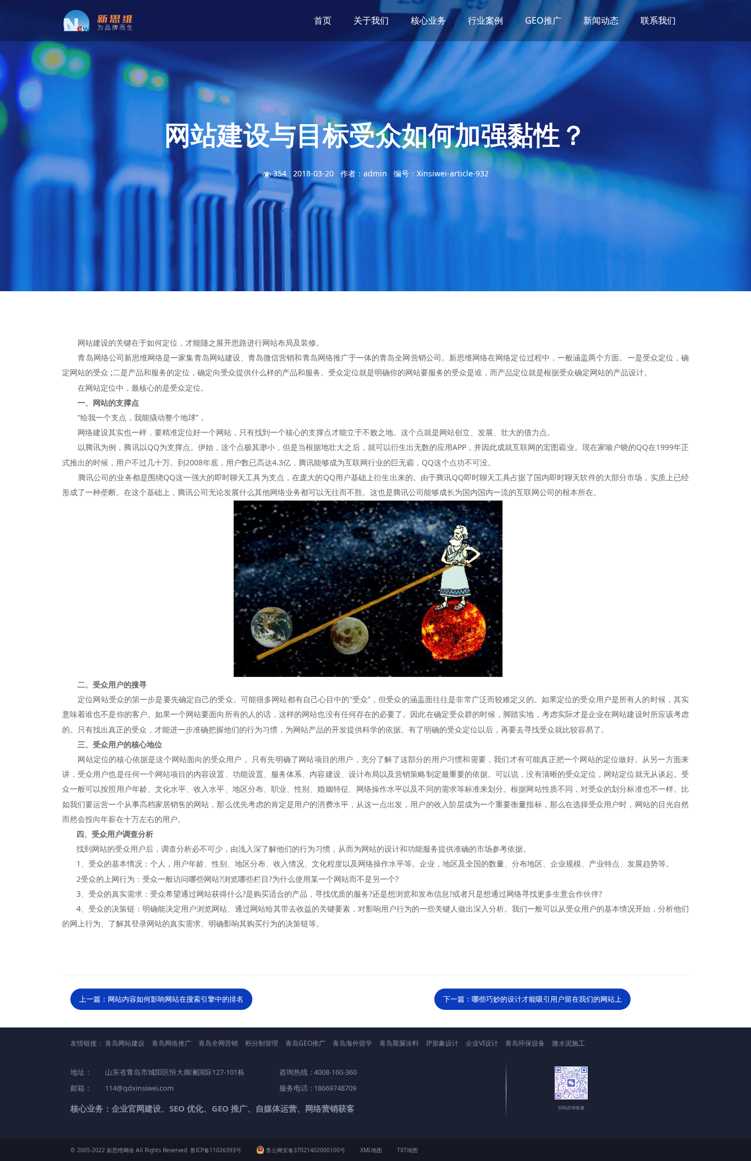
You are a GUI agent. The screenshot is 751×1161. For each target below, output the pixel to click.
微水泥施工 (568, 1043)
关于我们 (371, 20)
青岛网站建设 (125, 1043)
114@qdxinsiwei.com (139, 1088)
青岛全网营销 (218, 1043)
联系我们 (658, 20)
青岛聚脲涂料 (399, 1043)
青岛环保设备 (525, 1043)
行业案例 (485, 20)
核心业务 (428, 20)
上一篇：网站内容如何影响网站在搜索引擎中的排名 (161, 999)
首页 (323, 20)
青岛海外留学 (352, 1043)
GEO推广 (543, 20)
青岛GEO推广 (305, 1043)
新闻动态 (601, 20)
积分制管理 (261, 1043)
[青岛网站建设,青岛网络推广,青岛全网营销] (102, 20)
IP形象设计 (442, 1043)
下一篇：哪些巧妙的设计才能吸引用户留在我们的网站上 (532, 999)
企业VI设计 (482, 1043)
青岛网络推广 (171, 1043)
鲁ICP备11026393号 (215, 1150)
